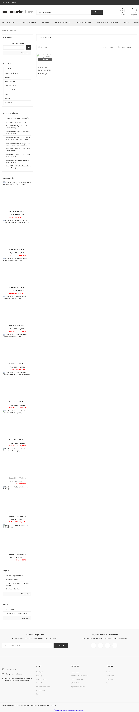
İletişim (38, 694)
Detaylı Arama (25, 53)
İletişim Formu (41, 683)
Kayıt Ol (61, 645)
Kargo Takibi (40, 690)
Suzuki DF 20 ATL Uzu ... (17, 364)
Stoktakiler (44, 47)
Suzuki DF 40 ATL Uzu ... (17, 440)
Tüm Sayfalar (25, 594)
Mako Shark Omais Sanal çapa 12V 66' (44, 69)
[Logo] (17, 12)
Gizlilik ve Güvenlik (77, 679)
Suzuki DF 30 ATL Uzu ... (17, 402)
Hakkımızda (75, 672)
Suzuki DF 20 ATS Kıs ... (17, 326)
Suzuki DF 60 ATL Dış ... (17, 516)
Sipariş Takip (110, 676)
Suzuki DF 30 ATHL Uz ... (17, 250)
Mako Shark (13, 30)
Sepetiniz (109, 683)
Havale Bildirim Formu (43, 687)
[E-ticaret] (69, 710)
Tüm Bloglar (26, 618)
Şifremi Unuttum (41, 679)
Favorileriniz (110, 679)
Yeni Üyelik (39, 672)
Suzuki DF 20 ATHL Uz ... (17, 288)
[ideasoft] (58, 710)
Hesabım (109, 672)
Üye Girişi (39, 676)
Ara (28, 47)
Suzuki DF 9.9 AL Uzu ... (17, 211)
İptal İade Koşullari (77, 683)
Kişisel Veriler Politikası (78, 687)
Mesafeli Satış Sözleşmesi (79, 676)
